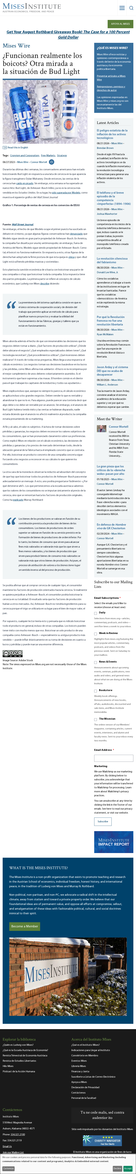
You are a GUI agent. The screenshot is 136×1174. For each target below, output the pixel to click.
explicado (18, 500)
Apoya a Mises (79, 1082)
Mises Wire (16, 46)
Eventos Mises (79, 1061)
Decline (117, 1168)
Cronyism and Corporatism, (25, 155)
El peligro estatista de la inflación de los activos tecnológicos (112, 134)
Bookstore (105, 690)
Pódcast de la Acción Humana (19, 1071)
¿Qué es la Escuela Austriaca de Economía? (25, 1050)
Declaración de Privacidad (85, 1087)
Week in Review (108, 633)
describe (44, 283)
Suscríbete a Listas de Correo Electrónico (93, 1077)
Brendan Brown (105, 148)
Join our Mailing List (13, 1152)
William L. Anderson (107, 385)
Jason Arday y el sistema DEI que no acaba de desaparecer (112, 371)
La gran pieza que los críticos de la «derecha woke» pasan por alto (111, 470)
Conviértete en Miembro (84, 1055)
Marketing (100, 766)
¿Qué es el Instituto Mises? (85, 1045)
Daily (102, 612)
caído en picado (24, 183)
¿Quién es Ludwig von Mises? (18, 1045)
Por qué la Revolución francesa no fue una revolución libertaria (111, 321)
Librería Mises (78, 1066)
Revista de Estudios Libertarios (19, 1061)
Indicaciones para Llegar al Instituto (90, 1050)
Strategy (62, 155)
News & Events (108, 662)
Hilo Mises (8, 1066)
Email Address (104, 750)
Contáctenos (78, 1093)
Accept (128, 1168)
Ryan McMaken (105, 334)
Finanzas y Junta (80, 1071)
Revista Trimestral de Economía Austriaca (25, 1055)
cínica (71, 257)
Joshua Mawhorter (107, 214)
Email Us (7, 1146)
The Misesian (107, 719)
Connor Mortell (39, 162)
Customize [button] (8, 1168)
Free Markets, (48, 155)
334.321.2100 (18, 1134)
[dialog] (68, 1164)
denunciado (76, 234)
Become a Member (24, 926)
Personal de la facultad (83, 1098)
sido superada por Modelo (66, 193)
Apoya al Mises (120, 24)
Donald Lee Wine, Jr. (107, 272)
